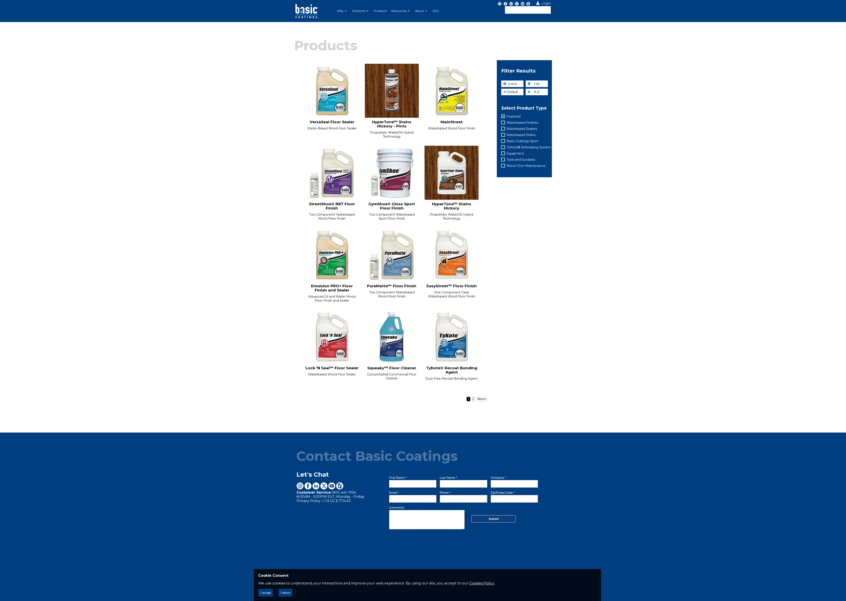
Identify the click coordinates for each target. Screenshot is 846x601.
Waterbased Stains (520, 135)
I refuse (285, 592)
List (537, 84)
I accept (265, 592)
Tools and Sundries (520, 160)
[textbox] (528, 10)
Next (481, 399)
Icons (512, 84)
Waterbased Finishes (522, 123)
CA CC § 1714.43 (338, 501)
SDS (435, 11)
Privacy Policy (309, 501)
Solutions (358, 11)
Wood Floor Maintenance (525, 166)
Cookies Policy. (482, 583)
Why (340, 11)
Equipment (515, 153)
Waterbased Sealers (521, 129)
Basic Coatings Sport (522, 141)
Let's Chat (313, 474)
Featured (513, 116)
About (419, 11)
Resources (398, 11)
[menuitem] (342, 11)
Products (380, 11)
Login (546, 3)
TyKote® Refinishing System (528, 147)
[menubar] (400, 11)
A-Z (537, 92)
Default (512, 92)
